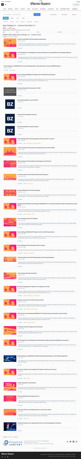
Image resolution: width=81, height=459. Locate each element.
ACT (33, 25)
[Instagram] (76, 443)
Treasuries (36, 21)
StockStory (20, 48)
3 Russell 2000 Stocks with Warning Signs (28, 190)
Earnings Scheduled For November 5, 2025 (29, 88)
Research (60, 32)
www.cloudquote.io (45, 441)
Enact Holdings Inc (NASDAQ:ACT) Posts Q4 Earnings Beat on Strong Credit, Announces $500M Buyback (33, 66)
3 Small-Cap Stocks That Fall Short (26, 382)
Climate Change (28, 214)
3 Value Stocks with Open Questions (27, 273)
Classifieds (51, 9)
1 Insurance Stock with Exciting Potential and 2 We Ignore (32, 174)
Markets (5, 18)
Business (10, 9)
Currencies (23, 21)
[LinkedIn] (73, 443)
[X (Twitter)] (67, 443)
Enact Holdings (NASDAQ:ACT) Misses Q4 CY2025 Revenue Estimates (36, 74)
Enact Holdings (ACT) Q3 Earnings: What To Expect (31, 245)
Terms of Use (67, 456)
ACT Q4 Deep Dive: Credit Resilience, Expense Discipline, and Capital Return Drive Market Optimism (44, 52)
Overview (12, 21)
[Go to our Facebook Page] (2, 457)
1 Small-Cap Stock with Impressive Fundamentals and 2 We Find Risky (36, 147)
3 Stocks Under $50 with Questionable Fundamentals (31, 39)
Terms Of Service (50, 443)
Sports (16, 9)
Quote (17, 32)
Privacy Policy (42, 443)
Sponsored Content (65, 9)
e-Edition (75, 9)
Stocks (12, 18)
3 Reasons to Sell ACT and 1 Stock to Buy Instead (30, 300)
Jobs (57, 9)
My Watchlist (64, 14)
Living (28, 9)
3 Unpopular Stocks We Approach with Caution (30, 326)
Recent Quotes (53, 14)
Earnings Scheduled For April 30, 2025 (28, 126)
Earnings (13, 70)
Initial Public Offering (36, 295)
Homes (2, 1)
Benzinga (20, 95)
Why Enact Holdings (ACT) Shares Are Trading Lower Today (33, 286)
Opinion (23, 9)
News (4, 9)
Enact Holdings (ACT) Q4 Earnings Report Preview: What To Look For (35, 138)
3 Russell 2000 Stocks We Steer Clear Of (28, 396)
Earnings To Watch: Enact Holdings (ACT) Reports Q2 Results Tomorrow (36, 369)
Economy (34, 143)
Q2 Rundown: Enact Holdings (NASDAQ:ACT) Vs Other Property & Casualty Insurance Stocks (42, 313)
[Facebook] (70, 443)
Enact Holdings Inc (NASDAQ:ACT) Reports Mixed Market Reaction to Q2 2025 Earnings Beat (42, 356)
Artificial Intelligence (29, 143)
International (29, 21)
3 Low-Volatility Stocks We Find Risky (27, 218)
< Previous (5, 36)
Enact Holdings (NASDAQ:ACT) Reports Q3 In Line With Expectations (36, 232)
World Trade (38, 143)
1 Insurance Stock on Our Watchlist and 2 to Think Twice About (34, 409)
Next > (16, 36)
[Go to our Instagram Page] (7, 457)
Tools (23, 18)
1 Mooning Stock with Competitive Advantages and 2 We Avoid (34, 161)
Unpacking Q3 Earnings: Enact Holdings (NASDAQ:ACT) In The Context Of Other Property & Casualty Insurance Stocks (47, 204)
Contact (62, 456)
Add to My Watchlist (26, 30)
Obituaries (43, 9)
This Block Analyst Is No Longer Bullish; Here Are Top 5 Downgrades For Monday (39, 423)
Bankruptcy (28, 183)
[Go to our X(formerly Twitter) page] (5, 457)
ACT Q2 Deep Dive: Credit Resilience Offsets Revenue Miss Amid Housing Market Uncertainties (43, 340)
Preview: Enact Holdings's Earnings (27, 114)
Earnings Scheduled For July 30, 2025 (28, 100)
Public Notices (8, 1)
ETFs (18, 18)
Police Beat (35, 9)
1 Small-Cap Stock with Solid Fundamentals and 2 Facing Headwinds (35, 257)
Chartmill (6, 70)
